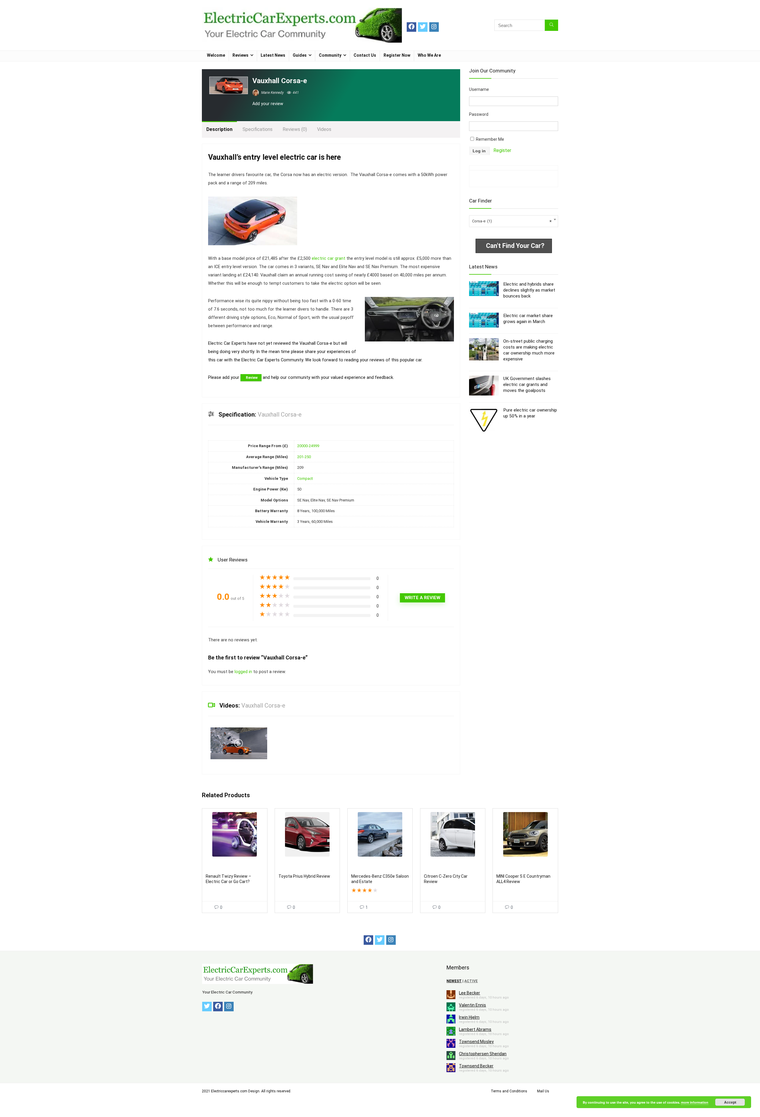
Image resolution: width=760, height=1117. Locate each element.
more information (694, 1102)
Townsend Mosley (476, 1041)
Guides (300, 55)
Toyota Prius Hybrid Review (304, 876)
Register (502, 150)
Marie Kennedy (272, 93)
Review (252, 378)
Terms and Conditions (509, 1091)
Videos (324, 129)
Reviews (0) (295, 129)
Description (219, 129)
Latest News (273, 55)
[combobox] (513, 221)
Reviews (240, 55)
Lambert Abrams (475, 1029)
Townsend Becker (476, 1066)
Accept (730, 1102)
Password (478, 114)
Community (330, 55)
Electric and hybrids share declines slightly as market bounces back (529, 290)
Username (479, 89)
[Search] (551, 25)
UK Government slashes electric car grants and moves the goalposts (527, 384)
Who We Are (429, 55)
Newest (454, 981)
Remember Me (489, 139)
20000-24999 (308, 446)
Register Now (397, 55)
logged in (244, 671)
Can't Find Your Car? (515, 245)
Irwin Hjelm (469, 1017)
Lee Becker (469, 993)
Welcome (216, 55)
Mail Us (543, 1091)
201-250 (304, 457)
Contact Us (365, 55)
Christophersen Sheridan (482, 1053)
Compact (305, 478)
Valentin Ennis (472, 1005)
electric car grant (328, 258)
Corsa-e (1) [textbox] (512, 221)
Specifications (258, 129)
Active (471, 981)
